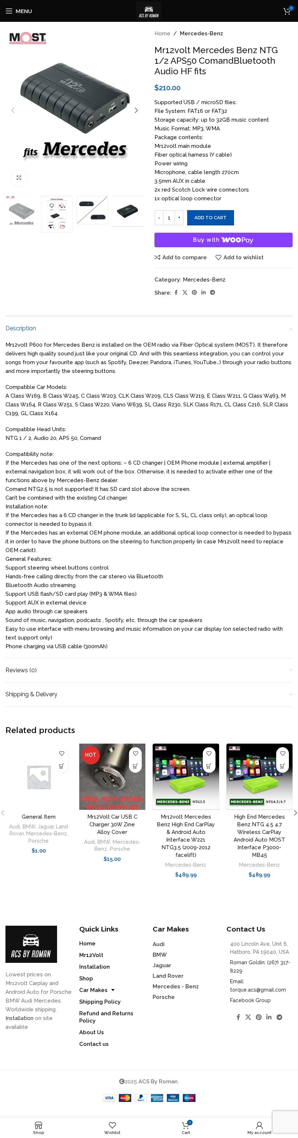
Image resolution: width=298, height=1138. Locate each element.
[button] (12, 110)
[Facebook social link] (176, 293)
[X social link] (185, 293)
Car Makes (93, 990)
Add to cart (210, 217)
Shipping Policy (100, 1002)
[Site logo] (148, 10)
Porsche (38, 841)
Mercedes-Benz (201, 33)
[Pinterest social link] (194, 293)
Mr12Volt (91, 955)
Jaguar (45, 827)
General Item (39, 817)
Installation (19, 1018)
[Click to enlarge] (19, 178)
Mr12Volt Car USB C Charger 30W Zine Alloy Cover (112, 824)
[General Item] (38, 777)
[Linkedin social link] (203, 293)
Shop (86, 978)
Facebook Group (250, 1000)
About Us (91, 1032)
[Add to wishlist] (62, 753)
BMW (29, 827)
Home (162, 33)
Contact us (94, 1044)
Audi (14, 827)
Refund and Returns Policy (106, 1017)
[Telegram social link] (212, 293)
